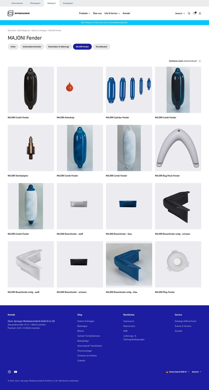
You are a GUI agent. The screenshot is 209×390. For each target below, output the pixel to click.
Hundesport (68, 3)
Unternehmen (17, 3)
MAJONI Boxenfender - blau (119, 234)
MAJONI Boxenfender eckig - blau (121, 292)
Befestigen (82, 326)
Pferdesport (35, 3)
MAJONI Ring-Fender (165, 292)
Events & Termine (183, 326)
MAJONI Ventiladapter (18, 175)
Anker (13, 46)
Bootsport (52, 3)
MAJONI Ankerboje (65, 117)
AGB (125, 331)
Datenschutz (129, 326)
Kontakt (126, 13)
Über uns (97, 13)
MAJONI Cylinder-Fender (117, 117)
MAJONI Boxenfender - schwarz (72, 292)
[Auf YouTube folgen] (15, 371)
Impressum (128, 321)
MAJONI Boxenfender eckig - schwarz (172, 234)
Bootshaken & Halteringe (58, 46)
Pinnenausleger (84, 350)
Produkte (83, 13)
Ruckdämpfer (101, 46)
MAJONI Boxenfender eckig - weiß (23, 292)
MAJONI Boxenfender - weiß (70, 234)
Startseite (12, 30)
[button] (200, 13)
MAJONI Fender (55, 30)
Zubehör (81, 360)
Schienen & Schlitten (87, 355)
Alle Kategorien (23, 30)
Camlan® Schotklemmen (88, 336)
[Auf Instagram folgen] (9, 371)
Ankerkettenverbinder (32, 46)
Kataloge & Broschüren (185, 321)
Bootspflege (83, 341)
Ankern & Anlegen (39, 30)
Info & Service (110, 13)
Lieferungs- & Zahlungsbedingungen (134, 338)
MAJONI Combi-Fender (18, 117)
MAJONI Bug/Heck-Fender (167, 175)
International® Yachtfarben (89, 346)
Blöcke (80, 331)
